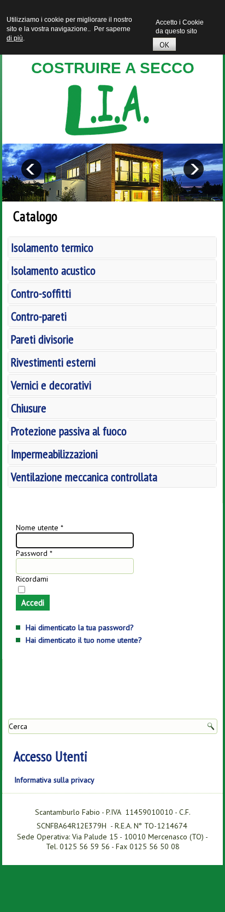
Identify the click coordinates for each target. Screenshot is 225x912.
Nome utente (39, 527)
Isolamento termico (52, 247)
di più (15, 38)
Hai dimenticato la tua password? (80, 627)
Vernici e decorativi (51, 385)
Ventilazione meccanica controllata (84, 476)
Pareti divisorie (42, 339)
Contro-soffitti (41, 293)
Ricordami (32, 579)
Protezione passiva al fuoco (69, 431)
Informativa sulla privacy (54, 780)
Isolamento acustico (53, 270)
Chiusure (28, 408)
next (193, 169)
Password (34, 553)
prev (31, 169)
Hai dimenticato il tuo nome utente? (84, 640)
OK (164, 45)
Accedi (32, 602)
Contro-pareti (39, 316)
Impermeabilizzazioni (54, 453)
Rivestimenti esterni (53, 362)
